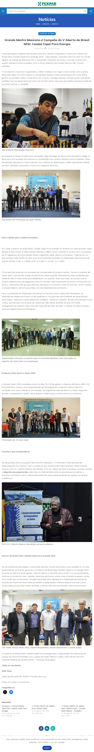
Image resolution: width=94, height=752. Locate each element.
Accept (47, 748)
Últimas (51, 33)
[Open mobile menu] (3, 11)
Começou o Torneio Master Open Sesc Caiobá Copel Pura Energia (14, 708)
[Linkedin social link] (47, 728)
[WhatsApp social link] (52, 728)
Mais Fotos (7, 671)
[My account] (90, 11)
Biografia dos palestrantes (16, 472)
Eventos (45, 24)
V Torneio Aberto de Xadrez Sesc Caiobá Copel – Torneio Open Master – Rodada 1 (73, 708)
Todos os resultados (11, 665)
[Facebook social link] (41, 728)
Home (38, 24)
